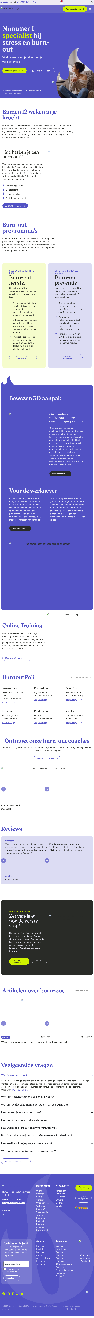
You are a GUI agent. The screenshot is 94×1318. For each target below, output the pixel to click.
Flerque (54, 1306)
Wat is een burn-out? (21, 1090)
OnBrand (5, 1309)
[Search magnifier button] (92, 1)
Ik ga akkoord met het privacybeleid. (15, 1270)
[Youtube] (22, 1293)
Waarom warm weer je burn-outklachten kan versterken (35, 1042)
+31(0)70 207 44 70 (26, 2)
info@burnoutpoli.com (13, 1202)
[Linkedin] (12, 1293)
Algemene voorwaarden (72, 1306)
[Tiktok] (17, 1293)
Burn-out (61, 1241)
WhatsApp (5, 2)
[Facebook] (3, 1293)
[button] (3, 789)
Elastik (48, 1306)
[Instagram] (8, 1293)
